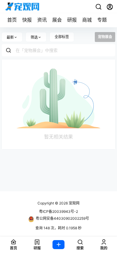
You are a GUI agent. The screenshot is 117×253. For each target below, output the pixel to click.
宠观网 (74, 203)
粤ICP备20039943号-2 (58, 211)
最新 (10, 37)
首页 (12, 20)
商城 (87, 20)
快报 (27, 20)
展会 (57, 20)
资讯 (42, 20)
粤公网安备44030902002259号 (62, 218)
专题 (102, 20)
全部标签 (62, 36)
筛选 (34, 37)
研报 (72, 20)
